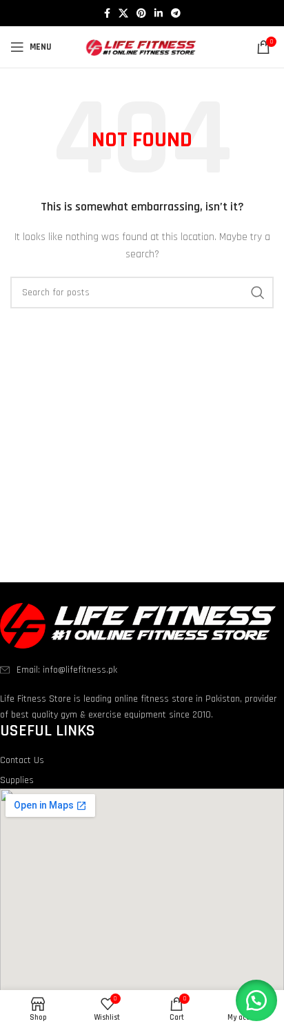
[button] (256, 1000)
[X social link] (123, 13)
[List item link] (142, 670)
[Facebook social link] (107, 13)
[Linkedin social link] (158, 13)
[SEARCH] (258, 292)
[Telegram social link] (176, 13)
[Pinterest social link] (141, 13)
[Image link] (138, 625)
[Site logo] (142, 47)
